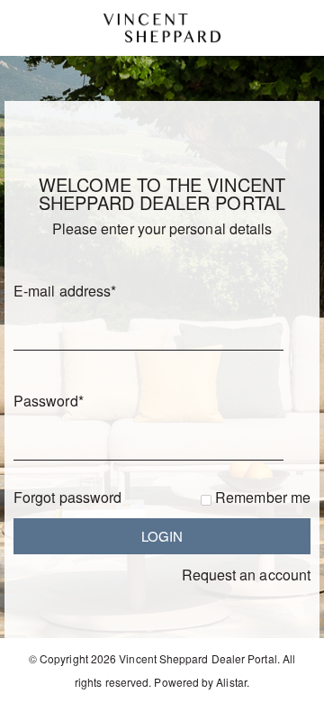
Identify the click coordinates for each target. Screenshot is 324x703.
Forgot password (68, 497)
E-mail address (65, 290)
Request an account (246, 574)
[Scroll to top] (286, 682)
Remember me (262, 497)
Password (49, 400)
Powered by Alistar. (201, 681)
